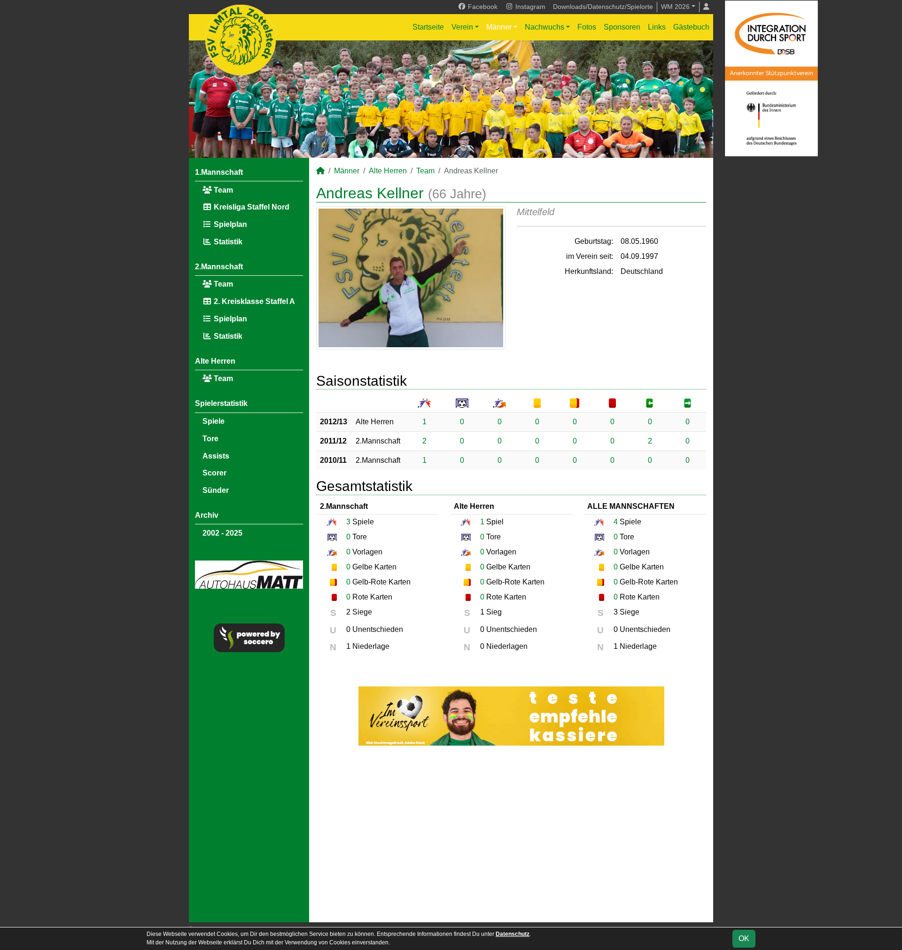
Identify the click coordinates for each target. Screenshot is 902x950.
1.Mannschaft (219, 172)
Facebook (482, 6)
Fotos (586, 27)
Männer (499, 27)
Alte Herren (215, 361)
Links (657, 27)
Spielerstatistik (221, 403)
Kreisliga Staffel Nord (250, 207)
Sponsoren (622, 27)
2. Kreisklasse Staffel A (253, 301)
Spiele (213, 421)
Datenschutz (512, 934)
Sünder (215, 490)
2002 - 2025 (222, 533)
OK (744, 938)
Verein (462, 27)
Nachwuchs (544, 27)
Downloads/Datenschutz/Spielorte (603, 6)
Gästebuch (691, 27)
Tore (210, 439)
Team (222, 190)
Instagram (529, 6)
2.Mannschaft (219, 267)
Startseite (428, 27)
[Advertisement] (511, 834)
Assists (215, 456)
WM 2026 (675, 6)
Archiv (206, 515)
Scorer (214, 473)
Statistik (227, 242)
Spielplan (229, 224)
